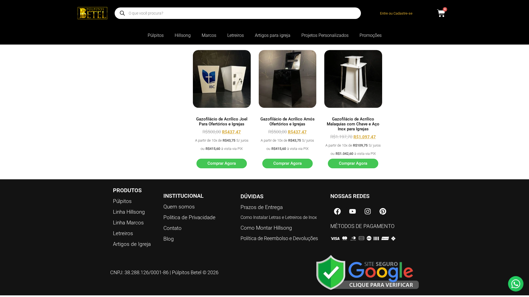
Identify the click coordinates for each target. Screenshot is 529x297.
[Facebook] (337, 211)
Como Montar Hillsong (266, 228)
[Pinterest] (383, 211)
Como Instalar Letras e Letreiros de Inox (279, 217)
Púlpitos (156, 35)
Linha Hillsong (129, 212)
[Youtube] (352, 211)
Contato (172, 228)
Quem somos (179, 207)
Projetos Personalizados (325, 35)
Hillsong (183, 35)
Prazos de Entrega (262, 207)
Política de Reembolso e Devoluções (279, 238)
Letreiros (235, 35)
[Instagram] (367, 211)
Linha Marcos (128, 222)
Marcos (209, 35)
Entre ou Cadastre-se (396, 13)
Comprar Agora (221, 163)
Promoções (371, 35)
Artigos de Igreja (132, 244)
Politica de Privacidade (189, 217)
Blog (168, 239)
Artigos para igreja (272, 35)
